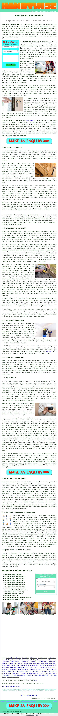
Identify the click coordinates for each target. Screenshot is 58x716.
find (7, 553)
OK (37, 715)
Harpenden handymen (9, 482)
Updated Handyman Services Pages (28, 701)
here (19, 565)
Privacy (55, 701)
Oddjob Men (25, 665)
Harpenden (29, 120)
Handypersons (23, 667)
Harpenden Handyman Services (17, 571)
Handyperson (46, 671)
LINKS (36, 11)
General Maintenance (39, 662)
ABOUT (41, 11)
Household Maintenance (10, 662)
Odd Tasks (52, 658)
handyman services (36, 503)
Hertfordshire (7, 505)
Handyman (40, 660)
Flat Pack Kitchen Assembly (23, 675)
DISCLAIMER (53, 11)
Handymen (25, 658)
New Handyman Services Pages (12, 701)
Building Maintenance (48, 665)
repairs (48, 351)
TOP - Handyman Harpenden (11, 686)
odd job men (13, 130)
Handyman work (7, 120)
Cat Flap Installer (41, 675)
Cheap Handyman (50, 660)
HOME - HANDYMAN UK (29, 695)
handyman (9, 134)
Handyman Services (18, 660)
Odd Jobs (33, 658)
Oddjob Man (28, 663)
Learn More (30, 715)
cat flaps (16, 489)
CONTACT (46, 11)
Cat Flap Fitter (13, 677)
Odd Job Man (6, 660)
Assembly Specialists (30, 673)
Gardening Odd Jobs (13, 658)
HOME (32, 11)
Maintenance (42, 658)
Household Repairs (15, 663)
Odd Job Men (31, 660)
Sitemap (2, 701)
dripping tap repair (10, 503)
